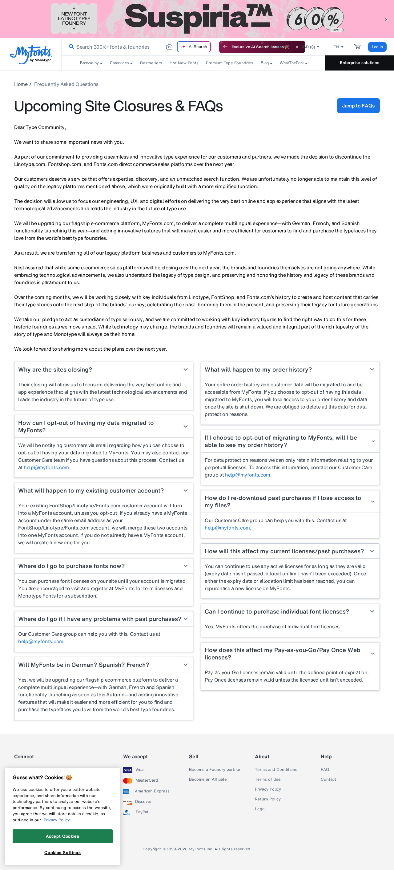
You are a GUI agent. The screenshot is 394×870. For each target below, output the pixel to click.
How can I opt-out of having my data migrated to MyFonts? (86, 426)
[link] (70, 47)
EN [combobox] (336, 47)
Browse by (89, 63)
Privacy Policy (268, 789)
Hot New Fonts (184, 63)
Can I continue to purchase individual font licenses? (277, 611)
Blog (265, 63)
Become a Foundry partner (215, 769)
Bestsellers (151, 63)
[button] (386, 19)
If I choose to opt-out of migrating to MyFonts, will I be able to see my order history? (281, 441)
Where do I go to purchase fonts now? (71, 566)
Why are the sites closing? (55, 369)
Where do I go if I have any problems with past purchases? (100, 618)
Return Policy (268, 799)
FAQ (325, 769)
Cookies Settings (62, 852)
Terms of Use (268, 779)
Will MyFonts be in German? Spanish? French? (83, 664)
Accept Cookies (62, 836)
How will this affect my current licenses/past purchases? (284, 551)
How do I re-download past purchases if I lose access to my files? (283, 501)
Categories (119, 63)
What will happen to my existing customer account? (91, 490)
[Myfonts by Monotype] (31, 54)
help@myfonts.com (40, 641)
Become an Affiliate (208, 779)
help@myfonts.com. (47, 467)
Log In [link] (377, 47)
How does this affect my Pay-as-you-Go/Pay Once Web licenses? (282, 654)
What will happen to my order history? (258, 369)
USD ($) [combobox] (307, 47)
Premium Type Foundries (229, 63)
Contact (328, 779)
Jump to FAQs (358, 105)
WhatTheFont (292, 63)
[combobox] (138, 46)
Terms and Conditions (276, 769)
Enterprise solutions (359, 63)
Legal (260, 809)
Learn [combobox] (276, 47)
